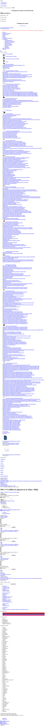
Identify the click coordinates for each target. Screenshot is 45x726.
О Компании (5, 39)
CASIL (1, 463)
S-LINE (1, 470)
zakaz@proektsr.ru (10, 27)
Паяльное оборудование (7, 235)
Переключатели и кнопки (7, 243)
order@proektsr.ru (3, 5)
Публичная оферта (6, 48)
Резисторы (5, 286)
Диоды (4, 111)
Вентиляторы (5, 72)
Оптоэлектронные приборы (8, 226)
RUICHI (2, 468)
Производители (6, 34)
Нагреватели (5, 217)
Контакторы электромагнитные (8, 201)
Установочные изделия (7, 356)
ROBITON (2, 466)
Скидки (4, 35)
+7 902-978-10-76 (3, 2)
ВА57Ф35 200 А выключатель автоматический (11, 454)
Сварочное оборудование (7, 310)
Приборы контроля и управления (9, 246)
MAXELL (2, 464)
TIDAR (1, 472)
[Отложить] (1, 529)
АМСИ (1, 474)
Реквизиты (7, 47)
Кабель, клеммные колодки (8, 171)
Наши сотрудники (8, 45)
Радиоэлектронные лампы (7, 269)
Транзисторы (5, 353)
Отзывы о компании (8, 44)
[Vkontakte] (3, 614)
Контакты (4, 49)
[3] (3, 494)
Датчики (4, 78)
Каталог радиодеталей (7, 33)
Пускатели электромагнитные (8, 258)
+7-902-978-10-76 (22, 25)
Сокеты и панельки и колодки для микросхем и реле (12, 318)
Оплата (4, 36)
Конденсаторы (5, 188)
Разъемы (4, 279)
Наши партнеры (8, 43)
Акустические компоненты (8, 53)
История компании (8, 40)
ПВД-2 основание (3, 517)
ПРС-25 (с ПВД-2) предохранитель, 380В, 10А (9, 531)
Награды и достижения (9, 42)
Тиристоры (5, 345)
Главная (4, 32)
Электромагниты (6, 418)
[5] (5, 494)
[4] (4, 494)
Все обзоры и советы (4, 479)
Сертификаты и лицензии (10, 41)
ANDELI (2, 461)
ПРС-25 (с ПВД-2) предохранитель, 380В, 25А (9, 545)
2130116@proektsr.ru (5, 28)
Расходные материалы (7, 282)
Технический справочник (7, 38)
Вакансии (7, 46)
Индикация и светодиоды (7, 116)
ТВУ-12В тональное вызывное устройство (11, 444)
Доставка (4, 37)
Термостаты (5, 334)
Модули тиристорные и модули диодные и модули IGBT (13, 208)
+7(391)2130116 (3, 3)
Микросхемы (5, 205)
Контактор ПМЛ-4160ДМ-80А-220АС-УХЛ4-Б (11, 441)
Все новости (2, 573)
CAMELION (2, 459)
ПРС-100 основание (4, 559)
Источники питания (6, 147)
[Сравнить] (1, 528)
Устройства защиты (6, 360)
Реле (3, 307)
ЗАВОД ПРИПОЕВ (4, 476)
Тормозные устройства (7, 107)
